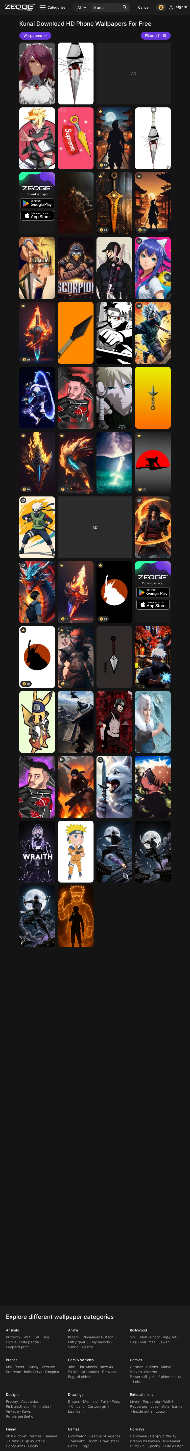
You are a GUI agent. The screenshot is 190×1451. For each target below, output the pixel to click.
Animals (12, 1330)
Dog (46, 1337)
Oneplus (52, 1372)
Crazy (14, 1441)
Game (73, 1446)
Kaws (26, 1411)
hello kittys (33, 1372)
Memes (36, 1436)
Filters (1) (153, 35)
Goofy (33, 1446)
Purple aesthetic (19, 1416)
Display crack (33, 1441)
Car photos (90, 1372)
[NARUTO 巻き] (153, 787)
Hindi (143, 1337)
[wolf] (114, 787)
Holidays (137, 1429)
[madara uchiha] (153, 527)
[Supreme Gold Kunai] (76, 138)
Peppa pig (151, 1401)
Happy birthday (163, 1436)
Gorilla (11, 1342)
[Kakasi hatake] (153, 138)
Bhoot (155, 1337)
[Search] (125, 7)
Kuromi (74, 1337)
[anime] (153, 333)
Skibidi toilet (16, 1436)
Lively (135, 1401)
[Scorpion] (76, 268)
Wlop (116, 1401)
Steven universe (143, 1372)
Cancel (143, 7)
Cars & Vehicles (81, 1360)
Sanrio (73, 1347)
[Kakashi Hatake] (153, 657)
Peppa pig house (144, 1406)
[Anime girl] (37, 73)
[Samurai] (114, 268)
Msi (9, 1367)
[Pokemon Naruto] (37, 722)
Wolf (27, 1337)
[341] (37, 138)
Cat (37, 1337)
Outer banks (171, 1406)
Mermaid (90, 1401)
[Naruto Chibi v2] (76, 852)
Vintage (12, 1411)
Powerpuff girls (142, 1377)
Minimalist (41, 1406)
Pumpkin (137, 1446)
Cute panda (29, 1342)
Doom (92, 1441)
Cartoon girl (97, 1406)
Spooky (153, 1446)
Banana (51, 1436)
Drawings (76, 1394)
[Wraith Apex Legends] (37, 398)
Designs (13, 1394)
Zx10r (73, 1372)
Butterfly (13, 1337)
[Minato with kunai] (37, 268)
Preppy (12, 1401)
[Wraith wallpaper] (37, 852)
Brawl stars (109, 1441)
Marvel (166, 1367)
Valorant (78, 1441)
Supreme (13, 1372)
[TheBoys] (76, 787)
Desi (133, 1342)
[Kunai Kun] (153, 268)
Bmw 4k (106, 1367)
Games (74, 1429)
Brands (12, 1360)
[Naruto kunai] (76, 73)
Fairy (105, 1401)
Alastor (87, 1347)
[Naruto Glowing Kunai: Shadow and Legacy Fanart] (76, 916)
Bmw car (109, 1372)
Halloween (138, 1436)
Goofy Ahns (15, 1446)
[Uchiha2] (76, 398)
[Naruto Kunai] (76, 333)
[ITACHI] (114, 722)
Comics (136, 1360)
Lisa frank (76, 1411)
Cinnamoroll (92, 1337)
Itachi (109, 1337)
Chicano (78, 1406)
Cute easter (173, 1446)
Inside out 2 (143, 1411)
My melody (101, 1342)
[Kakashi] (37, 527)
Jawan (164, 1342)
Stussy (33, 1367)
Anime (73, 1330)
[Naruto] (114, 333)
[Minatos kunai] (153, 398)
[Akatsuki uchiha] (37, 787)
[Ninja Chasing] (76, 722)
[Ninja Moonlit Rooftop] (114, 852)
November (172, 1441)
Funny (11, 1429)
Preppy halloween (145, 1441)
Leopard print (17, 1347)
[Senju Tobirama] (153, 722)
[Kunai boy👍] (37, 592)
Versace (48, 1367)
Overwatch (77, 1436)
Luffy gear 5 (78, 1342)
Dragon (74, 1401)
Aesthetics (30, 1401)
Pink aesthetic (18, 1406)
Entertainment (141, 1394)
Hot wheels (87, 1367)
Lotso (160, 1411)
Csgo (85, 1446)
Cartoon (136, 1367)
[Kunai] (114, 462)
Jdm (71, 1367)
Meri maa (148, 1342)
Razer (19, 1367)
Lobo (137, 1381)
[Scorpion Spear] (76, 203)
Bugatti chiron (80, 1377)
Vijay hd (169, 1337)
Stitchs (152, 1367)
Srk (133, 1337)
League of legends (104, 1436)
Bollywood (138, 1330)
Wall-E (168, 1401)
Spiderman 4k (170, 1377)
